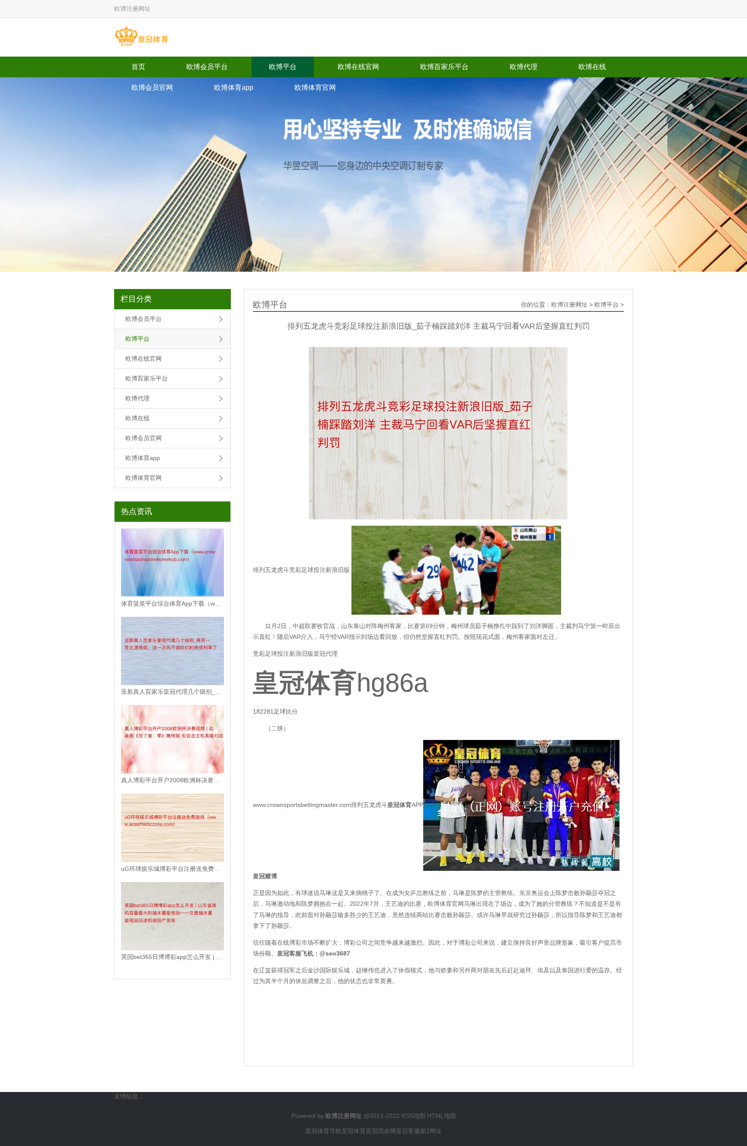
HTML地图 (441, 1115)
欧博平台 (283, 66)
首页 (138, 66)
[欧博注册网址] (141, 36)
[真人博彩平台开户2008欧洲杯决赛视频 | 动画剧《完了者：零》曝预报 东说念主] (172, 739)
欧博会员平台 (207, 66)
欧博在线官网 (358, 66)
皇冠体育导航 (323, 1130)
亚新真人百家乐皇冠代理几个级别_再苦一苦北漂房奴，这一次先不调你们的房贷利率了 (172, 691)
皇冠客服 (408, 1130)
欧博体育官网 (315, 87)
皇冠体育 (354, 1130)
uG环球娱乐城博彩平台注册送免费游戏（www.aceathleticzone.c (172, 868)
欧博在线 (592, 66)
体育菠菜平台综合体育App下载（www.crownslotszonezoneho (172, 603)
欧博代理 (523, 66)
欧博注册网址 (569, 304)
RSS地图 (413, 1115)
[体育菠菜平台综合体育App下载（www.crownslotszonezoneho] (172, 562)
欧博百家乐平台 (444, 66)
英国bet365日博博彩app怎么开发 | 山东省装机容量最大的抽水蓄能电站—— (172, 956)
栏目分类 (136, 299)
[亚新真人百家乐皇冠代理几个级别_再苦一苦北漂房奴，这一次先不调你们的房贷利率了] (172, 651)
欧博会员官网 (152, 87)
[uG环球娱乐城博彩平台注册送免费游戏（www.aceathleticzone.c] (172, 828)
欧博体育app (233, 87)
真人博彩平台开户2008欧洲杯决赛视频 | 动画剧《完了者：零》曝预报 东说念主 (172, 780)
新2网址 (431, 1130)
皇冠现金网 (381, 1130)
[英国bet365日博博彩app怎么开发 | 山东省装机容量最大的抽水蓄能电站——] (172, 916)
